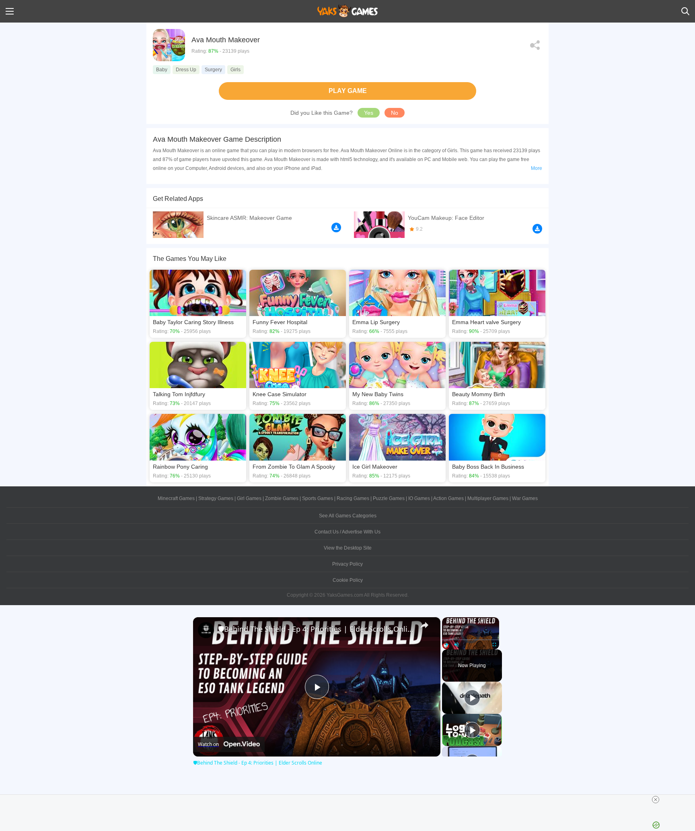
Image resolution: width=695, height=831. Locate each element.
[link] (206, 630)
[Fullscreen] (494, 644)
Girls (235, 69)
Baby (161, 69)
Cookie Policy (348, 580)
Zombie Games (281, 498)
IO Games (419, 498)
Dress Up (186, 69)
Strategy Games (215, 498)
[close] (655, 799)
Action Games (448, 498)
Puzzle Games (389, 498)
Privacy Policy (347, 564)
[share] (424, 625)
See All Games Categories (347, 516)
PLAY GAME (348, 90)
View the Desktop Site (348, 548)
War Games (525, 498)
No (394, 113)
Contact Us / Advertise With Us (347, 532)
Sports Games (317, 498)
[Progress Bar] (470, 639)
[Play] (447, 644)
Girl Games (249, 498)
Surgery (213, 69)
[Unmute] (456, 644)
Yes (368, 113)
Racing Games (353, 498)
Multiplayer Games (487, 498)
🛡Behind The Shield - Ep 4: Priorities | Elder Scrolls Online (315, 628)
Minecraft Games (176, 498)
